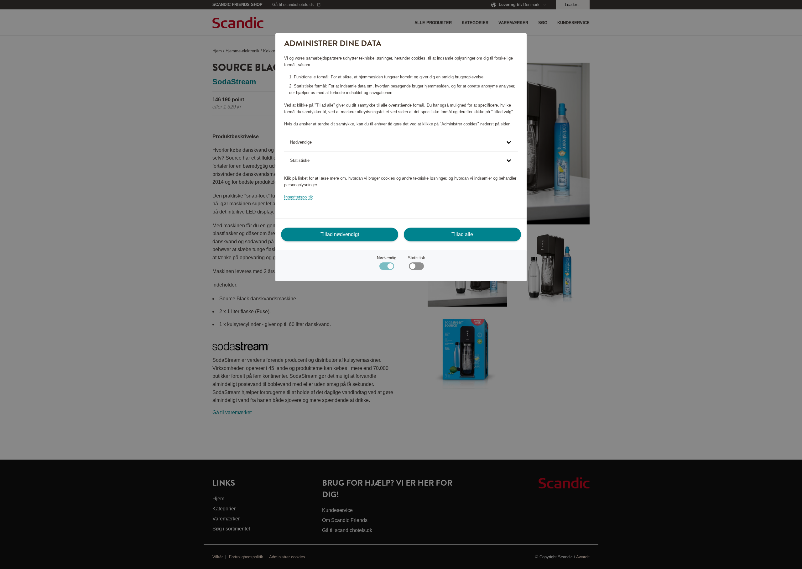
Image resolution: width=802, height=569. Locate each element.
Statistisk (416, 258)
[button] (401, 142)
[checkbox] (416, 267)
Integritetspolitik (298, 197)
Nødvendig (386, 258)
